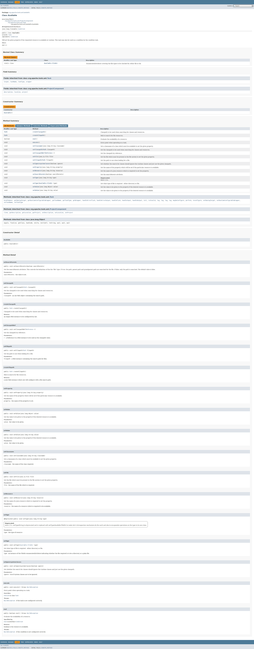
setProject (69, 212)
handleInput (126, 200)
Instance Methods (23, 126)
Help (40, 2)
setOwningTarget (209, 200)
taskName (13, 81)
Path (5, 132)
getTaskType (67, 200)
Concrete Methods (40, 126)
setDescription (47, 212)
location (17, 92)
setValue (36, 186)
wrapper (29, 81)
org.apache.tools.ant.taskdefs (19, 12)
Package (11, 2)
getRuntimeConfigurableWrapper (39, 200)
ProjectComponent (55, 89)
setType (35, 177)
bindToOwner (8, 200)
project (25, 92)
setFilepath (37, 160)
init (145, 200)
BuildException (32, 587)
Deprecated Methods (58, 126)
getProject (36, 212)
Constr (20, 8)
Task (10, 35)
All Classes (5, 5)
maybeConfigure (178, 200)
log (158, 200)
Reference (48, 153)
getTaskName (56, 200)
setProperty (37, 167)
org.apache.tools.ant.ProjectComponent (19, 21)
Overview (4, 2)
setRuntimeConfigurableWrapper (228, 200)
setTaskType (18, 202)
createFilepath (38, 135)
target (6, 81)
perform (188, 200)
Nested (9, 8)
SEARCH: (229, 6)
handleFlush (116, 200)
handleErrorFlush (88, 200)
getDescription (15, 212)
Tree (22, 2)
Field (15, 8)
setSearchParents (39, 174)
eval (34, 139)
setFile (35, 156)
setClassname (37, 146)
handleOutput (137, 200)
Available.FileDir (51, 63)
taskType (21, 81)
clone (6, 212)
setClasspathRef (39, 153)
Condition (21, 29)
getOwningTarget (20, 200)
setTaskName (8, 202)
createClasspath (39, 132)
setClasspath (37, 149)
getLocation (26, 212)
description (8, 92)
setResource (37, 170)
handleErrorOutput (103, 200)
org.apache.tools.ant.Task (17, 22)
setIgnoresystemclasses (41, 163)
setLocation (59, 212)
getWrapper (77, 200)
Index (36, 2)
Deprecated (29, 2)
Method (26, 8)
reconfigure (197, 200)
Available (7, 113)
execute (35, 142)
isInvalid (151, 200)
